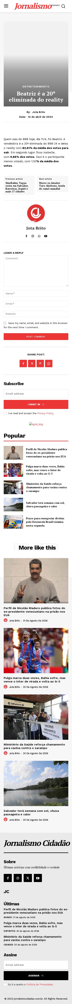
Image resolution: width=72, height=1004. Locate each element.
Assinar (33, 975)
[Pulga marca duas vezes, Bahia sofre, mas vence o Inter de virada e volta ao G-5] (13, 470)
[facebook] (26, 235)
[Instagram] (18, 878)
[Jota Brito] (36, 213)
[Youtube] (38, 878)
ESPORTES (9, 931)
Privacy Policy (45, 413)
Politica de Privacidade (39, 984)
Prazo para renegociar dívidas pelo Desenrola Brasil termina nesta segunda (45, 522)
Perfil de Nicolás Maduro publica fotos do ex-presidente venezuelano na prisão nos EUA (46, 452)
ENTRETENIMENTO (36, 86)
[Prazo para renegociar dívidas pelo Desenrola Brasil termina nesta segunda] (13, 522)
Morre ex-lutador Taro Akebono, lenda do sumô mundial (52, 186)
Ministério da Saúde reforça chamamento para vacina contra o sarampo (46, 487)
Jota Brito (38, 112)
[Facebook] (23, 363)
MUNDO (8, 917)
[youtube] (45, 235)
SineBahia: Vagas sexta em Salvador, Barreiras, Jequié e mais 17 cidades (17, 187)
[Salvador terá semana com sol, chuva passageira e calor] (13, 505)
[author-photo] (6, 620)
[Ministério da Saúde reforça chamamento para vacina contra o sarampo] (13, 487)
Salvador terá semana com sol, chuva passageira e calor (45, 504)
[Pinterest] (40, 363)
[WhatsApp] (48, 363)
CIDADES (8, 944)
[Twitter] (31, 363)
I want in (34, 404)
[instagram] (32, 235)
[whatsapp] (39, 235)
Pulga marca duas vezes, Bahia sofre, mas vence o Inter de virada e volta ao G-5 (45, 470)
